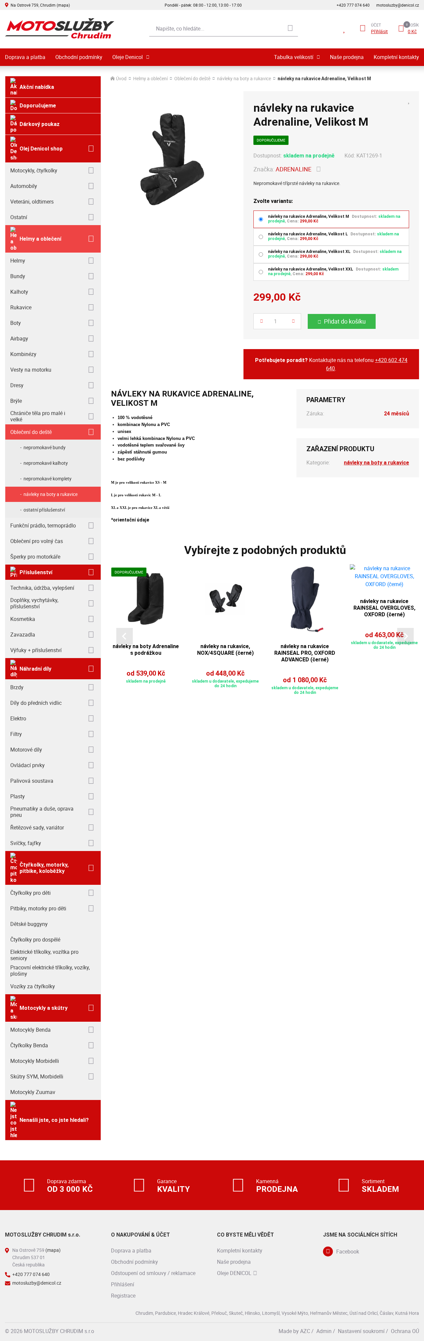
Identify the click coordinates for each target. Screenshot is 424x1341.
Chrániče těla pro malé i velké (37, 416)
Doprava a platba (25, 57)
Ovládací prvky (27, 765)
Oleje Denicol (127, 57)
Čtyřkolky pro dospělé (35, 939)
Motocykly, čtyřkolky (33, 170)
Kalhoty (19, 291)
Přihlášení (122, 1284)
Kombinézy (23, 354)
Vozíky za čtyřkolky (32, 986)
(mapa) (53, 1250)
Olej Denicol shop (41, 149)
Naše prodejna (347, 57)
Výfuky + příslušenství (36, 650)
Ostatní (18, 217)
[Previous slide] (124, 636)
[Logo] (59, 28)
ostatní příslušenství (44, 510)
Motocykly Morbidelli (34, 1061)
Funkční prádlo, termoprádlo (43, 525)
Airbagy (19, 338)
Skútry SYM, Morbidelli (36, 1076)
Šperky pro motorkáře (35, 556)
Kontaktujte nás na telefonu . (331, 364)
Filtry (16, 734)
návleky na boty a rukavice (51, 494)
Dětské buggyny (29, 924)
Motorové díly (26, 749)
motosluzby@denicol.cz (397, 5)
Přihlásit (379, 31)
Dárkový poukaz (40, 124)
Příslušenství (36, 572)
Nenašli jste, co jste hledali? (54, 1120)
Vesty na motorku (30, 369)
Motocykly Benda (30, 1029)
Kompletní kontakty (396, 57)
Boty (15, 323)
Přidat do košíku (345, 321)
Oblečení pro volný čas (36, 541)
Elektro (18, 718)
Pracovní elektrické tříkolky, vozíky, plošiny (50, 970)
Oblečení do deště (31, 432)
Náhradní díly (35, 669)
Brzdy (17, 687)
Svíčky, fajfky (25, 843)
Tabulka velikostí (293, 57)
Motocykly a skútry (44, 1008)
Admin (324, 1331)
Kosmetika (22, 619)
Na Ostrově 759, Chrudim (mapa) (40, 5)
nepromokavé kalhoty (46, 463)
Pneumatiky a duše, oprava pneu (42, 812)
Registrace (123, 1295)
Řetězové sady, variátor (37, 827)
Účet (376, 25)
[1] (290, 28)
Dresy (17, 385)
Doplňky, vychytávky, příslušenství (34, 603)
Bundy (17, 276)
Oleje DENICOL (234, 1273)
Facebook (347, 1251)
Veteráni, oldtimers (32, 201)
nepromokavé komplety (48, 478)
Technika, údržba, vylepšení (42, 587)
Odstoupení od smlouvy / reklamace (153, 1273)
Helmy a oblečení (40, 239)
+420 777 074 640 (353, 5)
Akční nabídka (37, 87)
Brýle (16, 400)
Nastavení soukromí (361, 1331)
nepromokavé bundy (45, 447)
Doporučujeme (38, 105)
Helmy (17, 260)
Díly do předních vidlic (36, 702)
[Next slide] (405, 636)
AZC (305, 1331)
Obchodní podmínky (78, 57)
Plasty (17, 796)
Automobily (23, 186)
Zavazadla (22, 634)
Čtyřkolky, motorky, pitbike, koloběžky (44, 868)
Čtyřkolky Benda (29, 1045)
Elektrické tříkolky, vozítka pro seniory (44, 955)
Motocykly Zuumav (32, 1092)
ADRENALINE (293, 169)
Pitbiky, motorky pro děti (38, 908)
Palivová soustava (31, 780)
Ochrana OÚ (405, 1331)
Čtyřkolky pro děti (30, 892)
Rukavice (20, 307)
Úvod (121, 78)
